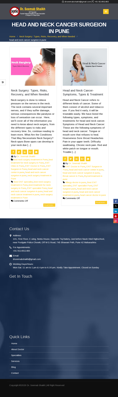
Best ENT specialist (23, 182)
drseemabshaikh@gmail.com (27, 259)
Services (15, 361)
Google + (30, 152)
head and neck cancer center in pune (86, 169)
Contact (15, 373)
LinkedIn (24, 152)
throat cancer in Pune (73, 176)
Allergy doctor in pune (75, 182)
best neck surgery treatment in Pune (31, 159)
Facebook (13, 152)
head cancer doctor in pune (93, 195)
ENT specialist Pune (37, 188)
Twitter (19, 152)
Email (36, 152)
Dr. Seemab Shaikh (26, 156)
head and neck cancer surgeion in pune (81, 173)
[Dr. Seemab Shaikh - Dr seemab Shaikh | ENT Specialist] (27, 11)
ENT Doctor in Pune (35, 166)
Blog (13, 367)
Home (14, 343)
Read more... (49, 205)
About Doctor (17, 349)
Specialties (16, 355)
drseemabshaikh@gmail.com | (78, 2)
